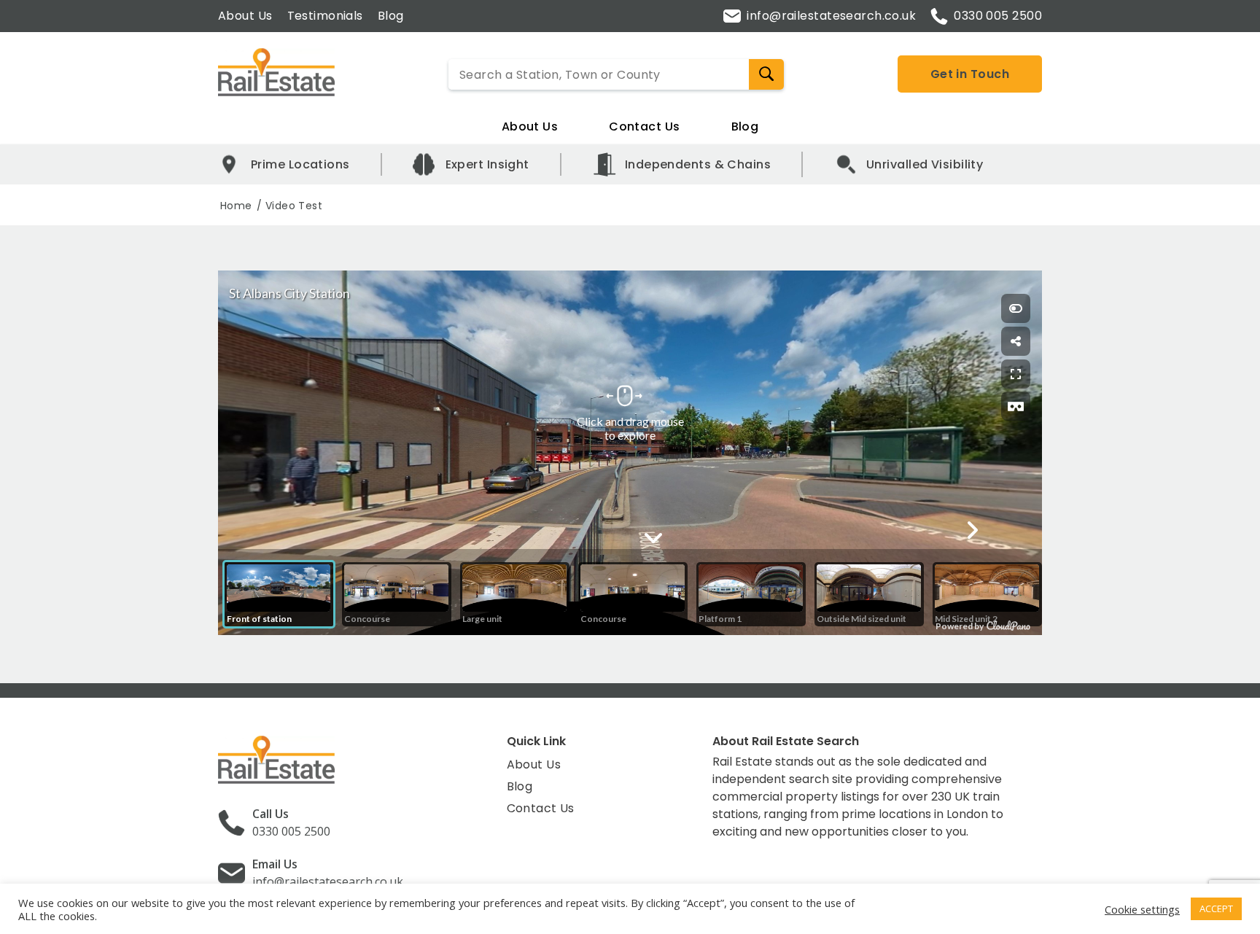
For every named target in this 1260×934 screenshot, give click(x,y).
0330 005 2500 (998, 15)
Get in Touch (969, 74)
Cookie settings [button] (1142, 909)
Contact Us (644, 126)
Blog (391, 15)
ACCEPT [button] (1216, 908)
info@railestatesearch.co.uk (831, 15)
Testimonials (325, 15)
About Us (245, 15)
